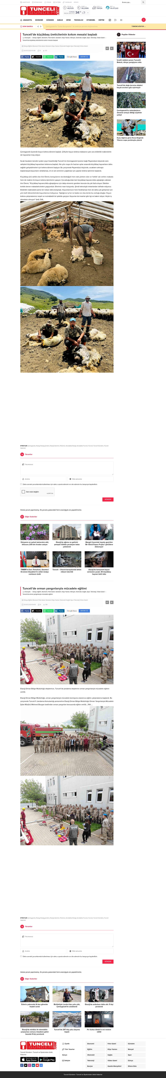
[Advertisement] (66, 391)
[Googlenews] (41, 1065)
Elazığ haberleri (54, 446)
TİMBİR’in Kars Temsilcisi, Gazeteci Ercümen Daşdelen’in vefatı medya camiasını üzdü (35, 571)
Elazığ (38, 446)
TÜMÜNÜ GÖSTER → (139, 26)
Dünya (35, 38)
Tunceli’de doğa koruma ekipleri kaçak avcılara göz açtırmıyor (130, 86)
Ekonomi (44, 38)
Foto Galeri (51, 38)
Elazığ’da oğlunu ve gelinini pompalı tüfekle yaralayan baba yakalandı (67, 544)
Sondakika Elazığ (71, 446)
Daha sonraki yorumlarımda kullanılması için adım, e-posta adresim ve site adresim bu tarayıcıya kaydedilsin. (60, 484)
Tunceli (90, 446)
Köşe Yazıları (66, 38)
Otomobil (79, 38)
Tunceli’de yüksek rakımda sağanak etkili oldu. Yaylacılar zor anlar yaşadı (73, 26)
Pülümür (62, 446)
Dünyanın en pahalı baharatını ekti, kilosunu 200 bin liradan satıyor (35, 543)
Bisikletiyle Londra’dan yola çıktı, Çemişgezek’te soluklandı (67, 1005)
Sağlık (84, 38)
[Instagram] (29, 1065)
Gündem (58, 38)
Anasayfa (27, 38)
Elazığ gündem (44, 446)
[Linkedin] (33, 1065)
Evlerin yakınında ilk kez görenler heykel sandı (34, 1005)
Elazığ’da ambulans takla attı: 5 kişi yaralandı (99, 1005)
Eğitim (39, 38)
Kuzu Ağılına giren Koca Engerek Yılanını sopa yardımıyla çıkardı (130, 139)
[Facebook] (21, 1065)
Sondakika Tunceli (82, 446)
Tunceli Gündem (98, 446)
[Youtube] (37, 1065)
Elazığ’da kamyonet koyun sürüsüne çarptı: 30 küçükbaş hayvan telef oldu (99, 571)
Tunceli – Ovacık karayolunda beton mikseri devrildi (67, 570)
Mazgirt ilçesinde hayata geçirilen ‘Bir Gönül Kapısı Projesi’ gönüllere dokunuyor (99, 544)
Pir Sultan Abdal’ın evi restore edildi (99, 1030)
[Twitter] (25, 1065)
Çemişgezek (31, 446)
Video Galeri (101, 38)
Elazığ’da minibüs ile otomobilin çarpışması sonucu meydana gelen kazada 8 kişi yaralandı (35, 1031)
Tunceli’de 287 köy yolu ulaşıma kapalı (67, 1030)
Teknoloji (93, 38)
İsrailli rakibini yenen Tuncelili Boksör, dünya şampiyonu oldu (129, 61)
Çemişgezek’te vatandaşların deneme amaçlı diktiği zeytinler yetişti (129, 112)
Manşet (72, 38)
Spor (88, 38)
